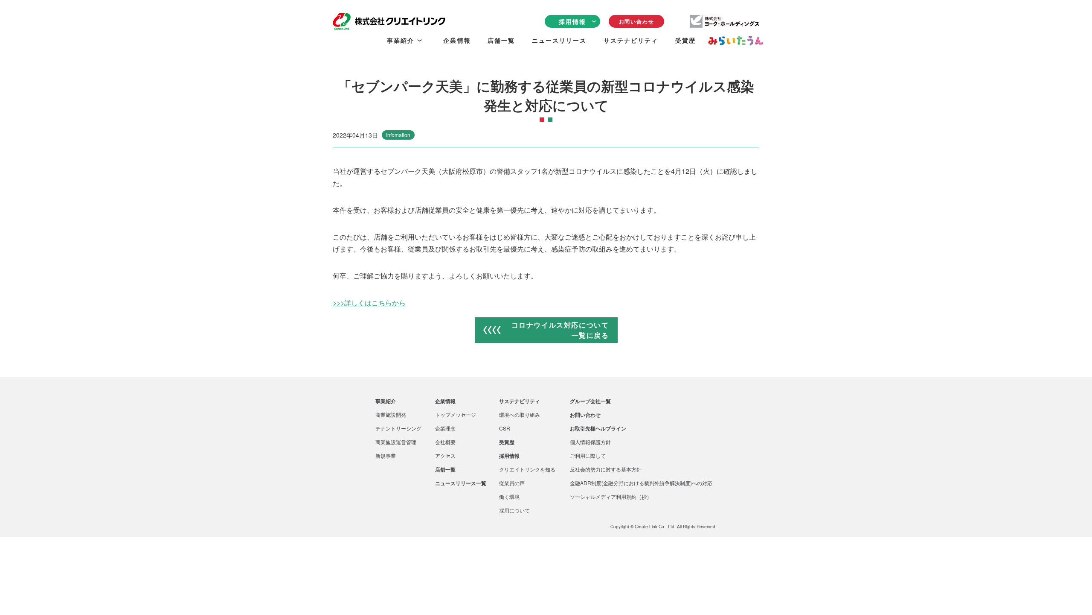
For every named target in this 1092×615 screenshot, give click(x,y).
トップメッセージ (455, 414)
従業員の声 (512, 483)
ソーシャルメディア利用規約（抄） (611, 496)
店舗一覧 (445, 469)
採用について (514, 510)
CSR (504, 428)
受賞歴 (506, 442)
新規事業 (385, 455)
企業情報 (445, 401)
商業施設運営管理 (395, 442)
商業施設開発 (390, 414)
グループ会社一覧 (590, 401)
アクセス (445, 455)
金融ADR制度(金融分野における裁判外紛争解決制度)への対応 (641, 483)
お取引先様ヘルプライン (598, 428)
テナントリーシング (398, 428)
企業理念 (445, 428)
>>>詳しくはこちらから (369, 303)
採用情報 (509, 455)
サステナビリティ (519, 401)
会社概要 (445, 442)
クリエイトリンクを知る (527, 469)
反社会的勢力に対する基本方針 (606, 469)
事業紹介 (385, 401)
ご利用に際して (588, 455)
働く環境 (509, 496)
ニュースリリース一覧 (460, 483)
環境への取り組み (519, 414)
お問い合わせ (636, 21)
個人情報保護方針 (590, 442)
